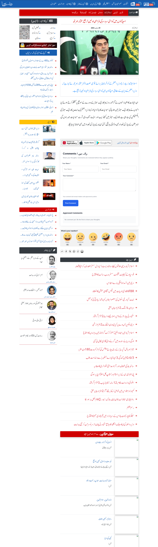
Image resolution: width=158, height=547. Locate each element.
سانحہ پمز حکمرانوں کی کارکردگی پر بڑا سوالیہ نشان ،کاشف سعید (30, 161)
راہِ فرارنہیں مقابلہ (104, 519)
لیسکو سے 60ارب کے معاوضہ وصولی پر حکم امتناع (37, 60)
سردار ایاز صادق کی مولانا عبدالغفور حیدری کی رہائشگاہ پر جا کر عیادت (36, 98)
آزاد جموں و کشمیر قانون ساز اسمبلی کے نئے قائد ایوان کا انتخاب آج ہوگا (36, 222)
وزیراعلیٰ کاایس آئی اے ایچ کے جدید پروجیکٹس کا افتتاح (30, 134)
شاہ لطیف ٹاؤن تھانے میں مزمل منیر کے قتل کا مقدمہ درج (30, 202)
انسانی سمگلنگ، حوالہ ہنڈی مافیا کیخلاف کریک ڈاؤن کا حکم (37, 109)
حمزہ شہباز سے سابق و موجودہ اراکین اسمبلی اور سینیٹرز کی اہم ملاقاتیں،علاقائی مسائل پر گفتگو (36, 76)
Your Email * (104, 163)
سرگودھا (75, 12)
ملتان (100, 12)
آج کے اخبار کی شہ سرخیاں (36, 52)
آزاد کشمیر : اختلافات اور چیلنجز (32, 290)
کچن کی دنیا (108, 538)
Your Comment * (68, 176)
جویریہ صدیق (51, 327)
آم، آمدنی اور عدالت (35, 275)
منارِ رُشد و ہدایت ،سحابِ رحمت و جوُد (98, 480)
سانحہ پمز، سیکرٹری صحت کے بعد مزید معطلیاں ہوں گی (36, 67)
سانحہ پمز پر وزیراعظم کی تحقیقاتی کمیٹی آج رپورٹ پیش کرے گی (36, 235)
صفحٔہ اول (54, 3)
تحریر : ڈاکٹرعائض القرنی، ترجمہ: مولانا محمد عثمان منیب (97, 505)
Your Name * (66, 163)
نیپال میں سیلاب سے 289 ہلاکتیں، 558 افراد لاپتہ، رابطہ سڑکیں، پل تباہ (36, 87)
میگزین (125, 3)
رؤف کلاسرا (52, 267)
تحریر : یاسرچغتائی (106, 448)
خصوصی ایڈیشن (117, 3)
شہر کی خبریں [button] (94, 4)
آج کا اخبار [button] (69, 4)
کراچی (115, 12)
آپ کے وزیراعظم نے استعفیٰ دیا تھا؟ (31, 260)
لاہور (121, 12)
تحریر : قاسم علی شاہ (106, 524)
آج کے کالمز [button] (81, 4)
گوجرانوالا (83, 12)
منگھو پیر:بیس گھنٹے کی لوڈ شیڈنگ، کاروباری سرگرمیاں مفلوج (30, 189)
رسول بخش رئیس (50, 282)
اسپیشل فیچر (106, 3)
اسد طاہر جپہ (51, 312)
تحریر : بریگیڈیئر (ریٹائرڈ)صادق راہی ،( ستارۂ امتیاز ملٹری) (96, 467)
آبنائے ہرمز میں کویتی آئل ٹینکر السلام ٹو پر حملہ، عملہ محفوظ (37, 242)
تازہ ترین (61, 3)
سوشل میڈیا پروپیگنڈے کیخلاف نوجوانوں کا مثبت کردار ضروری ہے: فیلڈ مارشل (37, 229)
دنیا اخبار (132, 12)
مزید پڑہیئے (129, 259)
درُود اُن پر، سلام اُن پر (104, 499)
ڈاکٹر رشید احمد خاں (49, 297)
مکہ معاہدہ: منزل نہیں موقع (102, 461)
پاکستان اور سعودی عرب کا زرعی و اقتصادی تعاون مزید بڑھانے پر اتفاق (36, 216)
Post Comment (70, 203)
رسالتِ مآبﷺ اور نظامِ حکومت (31, 336)
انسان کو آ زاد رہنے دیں (103, 442)
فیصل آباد (92, 12)
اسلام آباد (107, 12)
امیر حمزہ (52, 343)
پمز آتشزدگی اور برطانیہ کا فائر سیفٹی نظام (31, 305)
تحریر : (109, 486)
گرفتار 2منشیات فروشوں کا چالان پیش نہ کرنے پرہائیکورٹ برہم (30, 148)
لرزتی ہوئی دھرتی (37, 321)
